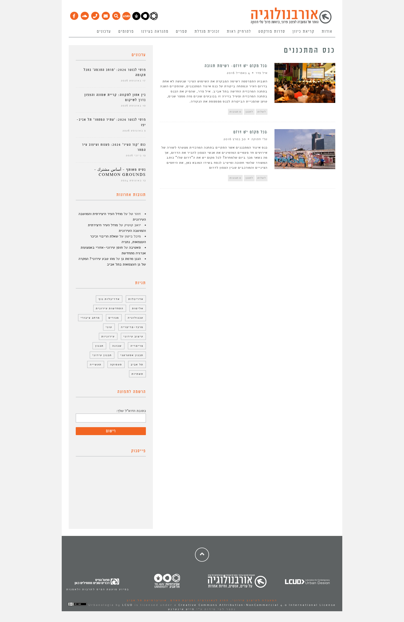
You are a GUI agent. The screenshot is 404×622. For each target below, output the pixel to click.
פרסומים (126, 31)
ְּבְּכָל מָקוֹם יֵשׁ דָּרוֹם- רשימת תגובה (236, 66)
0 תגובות (235, 111)
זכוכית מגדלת (207, 31)
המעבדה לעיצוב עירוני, (253, 600)
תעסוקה (116, 364)
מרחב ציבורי (90, 318)
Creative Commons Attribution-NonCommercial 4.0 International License (257, 605)
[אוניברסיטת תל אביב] (145, 19)
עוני (109, 327)
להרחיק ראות (239, 31)
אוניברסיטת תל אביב (147, 600)
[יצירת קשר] (95, 15)
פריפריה (136, 346)
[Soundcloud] (84, 15)
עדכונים (104, 31)
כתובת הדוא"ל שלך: (131, 410)
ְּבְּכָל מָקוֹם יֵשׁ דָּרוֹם (250, 132)
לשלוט (261, 111)
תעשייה (95, 364)
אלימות (137, 308)
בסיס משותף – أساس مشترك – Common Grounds (120, 172)
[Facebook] (74, 15)
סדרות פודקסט (271, 31)
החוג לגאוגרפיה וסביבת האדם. (198, 600)
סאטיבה (135, 247)
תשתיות (137, 374)
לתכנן (249, 111)
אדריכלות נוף (109, 299)
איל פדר (261, 73)
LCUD (127, 605)
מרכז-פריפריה (132, 327)
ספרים (181, 31)
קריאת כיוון (303, 31)
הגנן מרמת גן (131, 258)
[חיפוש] (116, 15)
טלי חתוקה (259, 139)
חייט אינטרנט (181, 609)
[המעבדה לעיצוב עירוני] (126, 19)
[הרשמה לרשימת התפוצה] (105, 15)
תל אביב (137, 364)
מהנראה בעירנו (155, 31)
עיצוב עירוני (133, 336)
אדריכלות (135, 299)
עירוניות (108, 336)
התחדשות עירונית (109, 308)
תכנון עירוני (102, 355)
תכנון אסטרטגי (131, 355)
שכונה (117, 346)
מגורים (113, 318)
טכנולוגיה (135, 318)
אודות (327, 31)
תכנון (99, 346)
